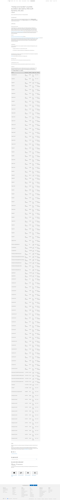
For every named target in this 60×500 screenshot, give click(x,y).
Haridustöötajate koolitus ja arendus (24, 494)
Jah (31, 485)
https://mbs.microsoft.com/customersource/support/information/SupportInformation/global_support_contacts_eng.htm (25, 37)
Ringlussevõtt (13, 493)
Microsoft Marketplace (41, 493)
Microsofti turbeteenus (27, 475)
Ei (35, 485)
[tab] (13, 464)
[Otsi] (36, 459)
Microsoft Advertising (32, 494)
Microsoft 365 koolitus (21, 475)
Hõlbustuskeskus (34, 475)
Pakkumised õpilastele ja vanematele (24, 495)
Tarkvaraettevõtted (41, 495)
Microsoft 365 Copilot (32, 495)
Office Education (22, 493)
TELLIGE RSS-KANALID (14, 453)
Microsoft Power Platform (41, 494)
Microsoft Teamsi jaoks (32, 496)
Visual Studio (40, 496)
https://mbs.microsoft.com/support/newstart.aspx (17, 31)
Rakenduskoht (13, 12)
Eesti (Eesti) (5, 498)
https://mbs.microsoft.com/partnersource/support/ (17, 36)
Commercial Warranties (14, 494)
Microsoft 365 (31, 493)
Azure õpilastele (22, 496)
